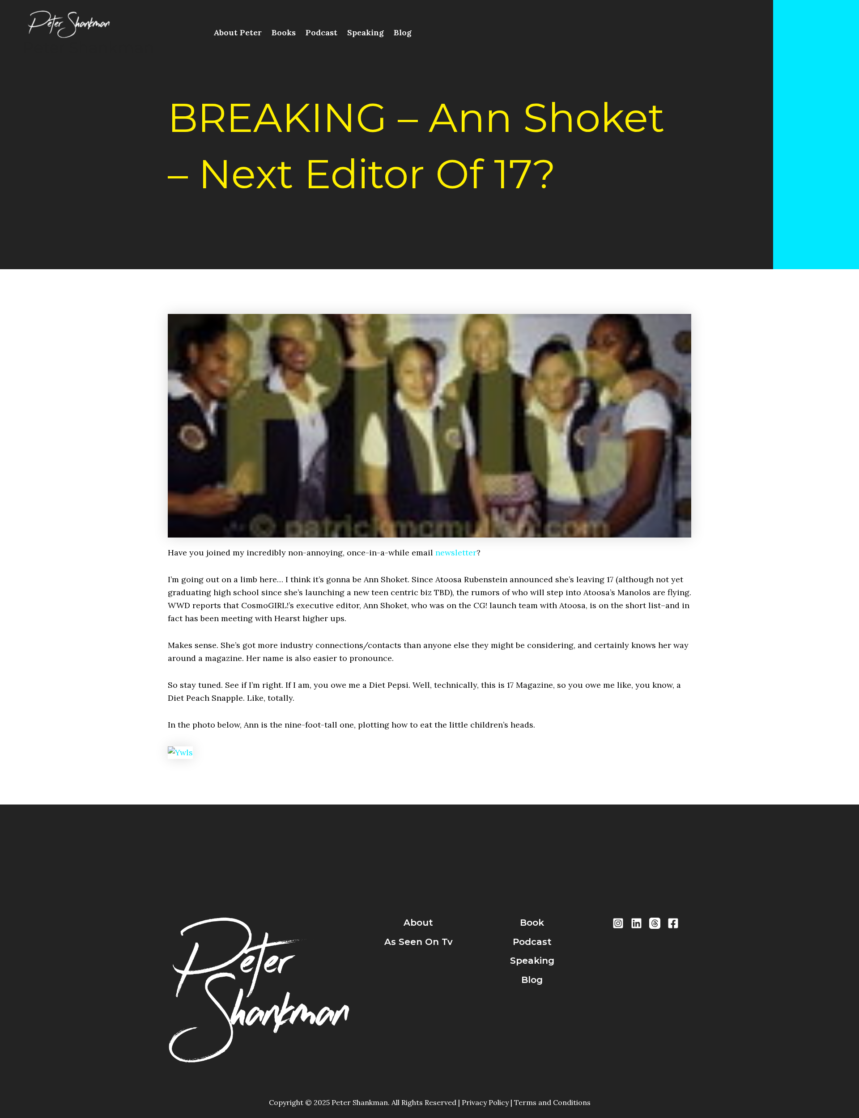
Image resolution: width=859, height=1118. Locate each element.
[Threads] (654, 923)
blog (532, 979)
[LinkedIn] (636, 923)
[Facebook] (673, 923)
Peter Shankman (88, 47)
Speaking (365, 32)
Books (284, 32)
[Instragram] (618, 923)
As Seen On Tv (418, 941)
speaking (532, 960)
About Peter (237, 32)
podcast (532, 941)
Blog (403, 32)
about (418, 922)
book (532, 922)
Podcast (321, 32)
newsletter (455, 552)
